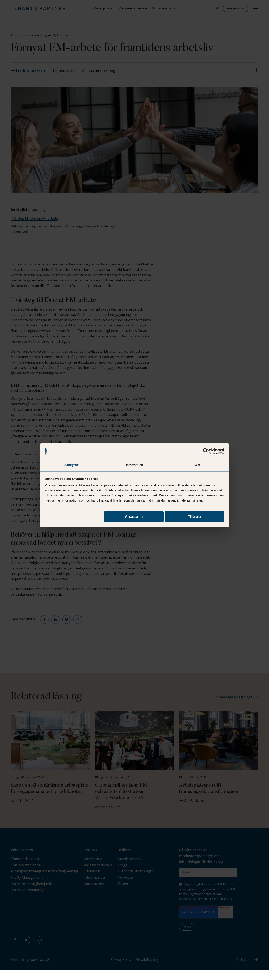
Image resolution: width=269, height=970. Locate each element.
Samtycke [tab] (71, 465)
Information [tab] (134, 465)
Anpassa (131, 516)
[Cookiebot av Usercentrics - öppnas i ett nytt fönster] (206, 451)
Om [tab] (197, 465)
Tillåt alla (194, 516)
